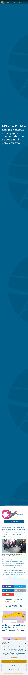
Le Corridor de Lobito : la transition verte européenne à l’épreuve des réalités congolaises (13, 628)
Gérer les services (13, 657)
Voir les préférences (14, 669)
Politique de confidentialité (18, 673)
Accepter (14, 661)
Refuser (14, 665)
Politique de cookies (8, 673)
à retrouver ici (13, 580)
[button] (26, 643)
